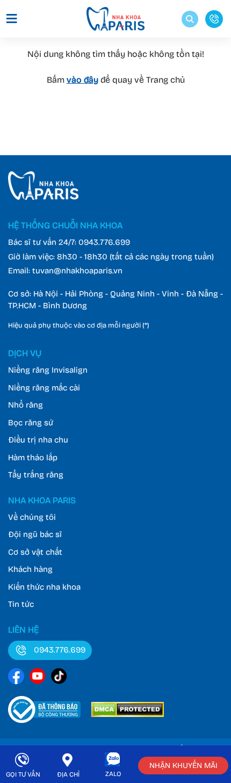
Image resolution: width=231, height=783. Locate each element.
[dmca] (127, 713)
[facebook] (16, 678)
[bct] (44, 713)
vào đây (82, 80)
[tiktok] (59, 678)
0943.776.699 (104, 242)
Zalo (113, 774)
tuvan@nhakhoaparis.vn (77, 271)
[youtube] (38, 678)
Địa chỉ (68, 774)
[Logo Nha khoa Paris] (43, 197)
